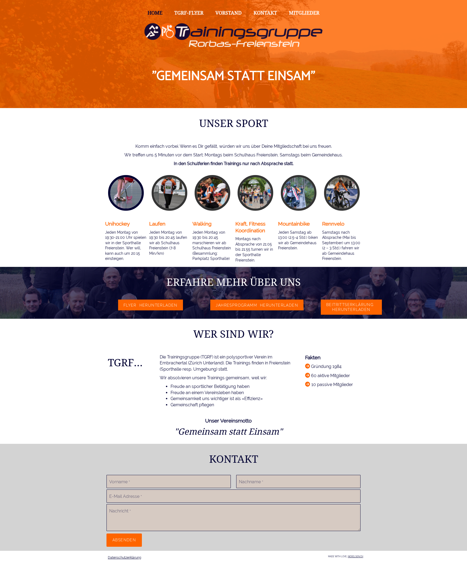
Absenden (124, 540)
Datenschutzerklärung (124, 557)
